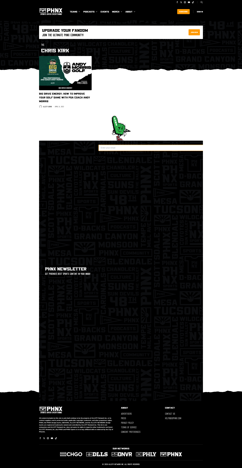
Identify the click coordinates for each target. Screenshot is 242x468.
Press (123, 418)
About (128, 11)
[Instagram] (185, 2)
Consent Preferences (130, 432)
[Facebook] (177, 2)
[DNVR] (122, 454)
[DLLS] (97, 454)
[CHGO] (71, 454)
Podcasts (89, 11)
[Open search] (201, 2)
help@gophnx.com (173, 418)
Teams (73, 11)
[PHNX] (171, 454)
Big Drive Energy (65, 88)
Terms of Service (129, 427)
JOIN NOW (194, 32)
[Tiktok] (193, 2)
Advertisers (126, 414)
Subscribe (183, 11)
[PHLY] (146, 454)
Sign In (200, 12)
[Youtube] (189, 2)
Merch (115, 11)
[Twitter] (181, 2)
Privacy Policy (127, 423)
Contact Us (170, 414)
